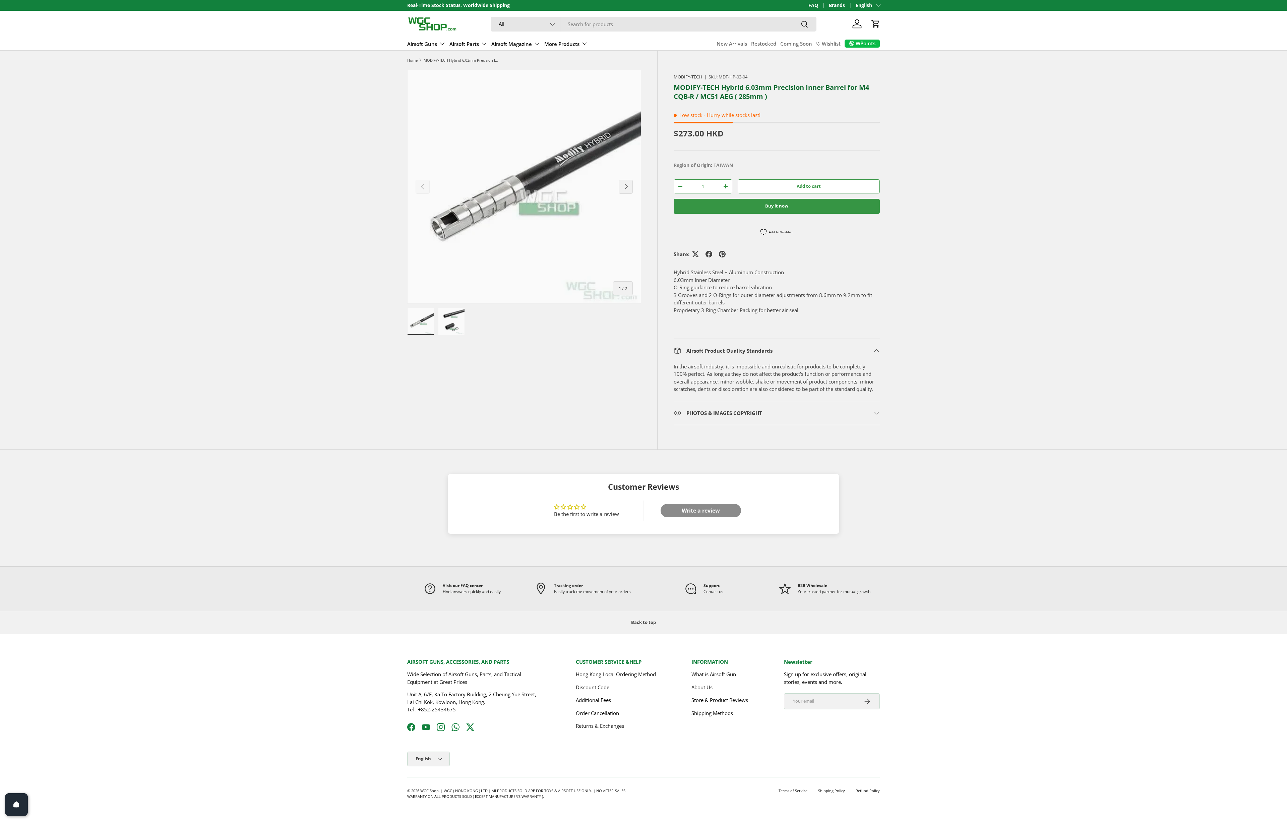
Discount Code (592, 687)
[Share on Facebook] (709, 254)
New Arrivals (732, 43)
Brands (837, 5)
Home (412, 60)
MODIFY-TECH (688, 77)
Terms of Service (793, 790)
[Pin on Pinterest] (722, 254)
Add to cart (809, 186)
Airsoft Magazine (511, 44)
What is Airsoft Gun (713, 674)
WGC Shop (429, 790)
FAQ (813, 5)
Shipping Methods (712, 713)
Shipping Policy (831, 790)
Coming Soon (796, 43)
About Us (702, 687)
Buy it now (776, 206)
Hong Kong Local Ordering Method (616, 674)
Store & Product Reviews (719, 700)
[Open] (16, 804)
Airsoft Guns (422, 44)
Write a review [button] (701, 510)
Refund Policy (868, 790)
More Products (561, 44)
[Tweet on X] (695, 254)
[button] (875, 23)
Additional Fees (593, 700)
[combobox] (653, 24)
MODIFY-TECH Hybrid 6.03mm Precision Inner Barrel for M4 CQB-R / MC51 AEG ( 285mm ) (461, 60)
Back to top (643, 622)
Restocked (763, 43)
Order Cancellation (597, 713)
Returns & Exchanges (600, 726)
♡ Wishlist (828, 43)
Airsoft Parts (464, 44)
